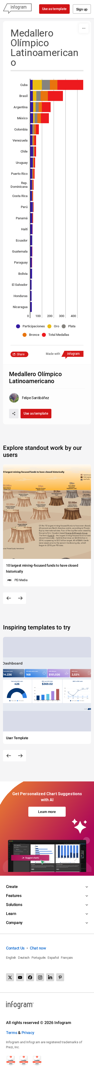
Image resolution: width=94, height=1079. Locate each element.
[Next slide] (20, 598)
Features (14, 895)
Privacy (28, 1032)
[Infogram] (17, 9)
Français (67, 957)
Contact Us (15, 948)
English (11, 957)
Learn (11, 913)
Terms (11, 1032)
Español (53, 957)
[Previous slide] (9, 598)
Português (39, 957)
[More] (83, 28)
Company (14, 922)
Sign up (81, 9)
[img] (31, 85)
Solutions (14, 904)
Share (21, 354)
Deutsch (24, 957)
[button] (31, 326)
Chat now (38, 948)
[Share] (14, 413)
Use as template (54, 9)
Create (12, 886)
